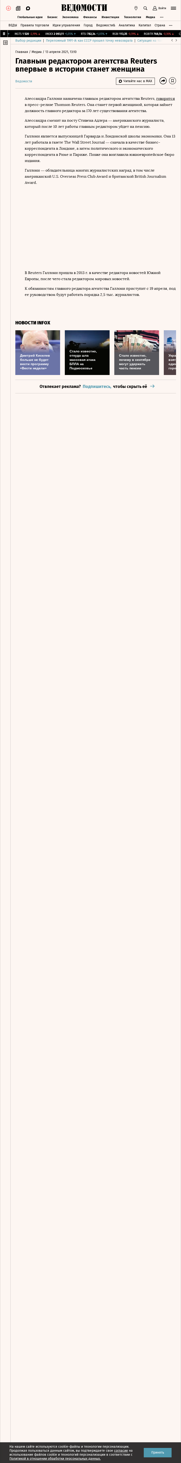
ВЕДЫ (12, 25)
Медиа (150, 17)
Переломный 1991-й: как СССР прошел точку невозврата (89, 41)
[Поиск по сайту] (145, 8)
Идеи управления (66, 25)
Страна (160, 25)
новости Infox (32, 323)
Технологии (132, 17)
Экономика (70, 17)
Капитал (145, 25)
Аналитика (127, 25)
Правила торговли (35, 25)
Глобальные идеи (30, 17)
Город (88, 25)
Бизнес (52, 17)
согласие (121, 1451)
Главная (22, 52)
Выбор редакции (28, 41)
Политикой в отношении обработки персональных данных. (55, 1459)
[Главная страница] (84, 8)
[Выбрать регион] (136, 8)
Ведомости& (105, 25)
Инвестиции (110, 17)
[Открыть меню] (173, 8)
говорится (165, 98)
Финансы (90, 17)
